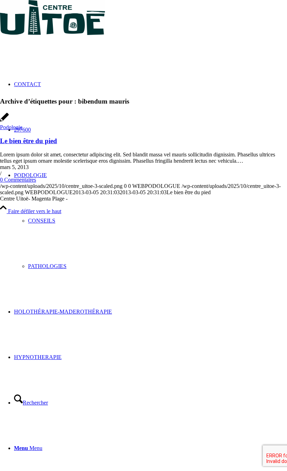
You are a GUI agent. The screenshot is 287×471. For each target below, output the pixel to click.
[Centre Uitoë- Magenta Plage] (52, 33)
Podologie (11, 127)
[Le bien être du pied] (4, 121)
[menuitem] (150, 221)
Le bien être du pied (28, 141)
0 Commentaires (18, 180)
